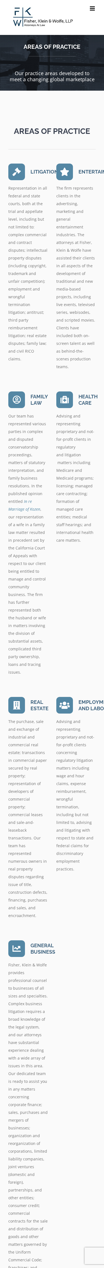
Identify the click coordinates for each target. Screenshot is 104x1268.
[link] (43, 17)
